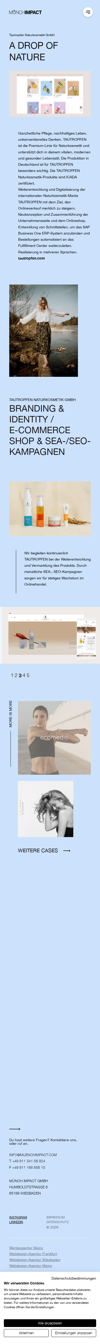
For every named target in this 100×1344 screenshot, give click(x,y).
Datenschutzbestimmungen (74, 1278)
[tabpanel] (50, 635)
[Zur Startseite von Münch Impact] (25, 12)
